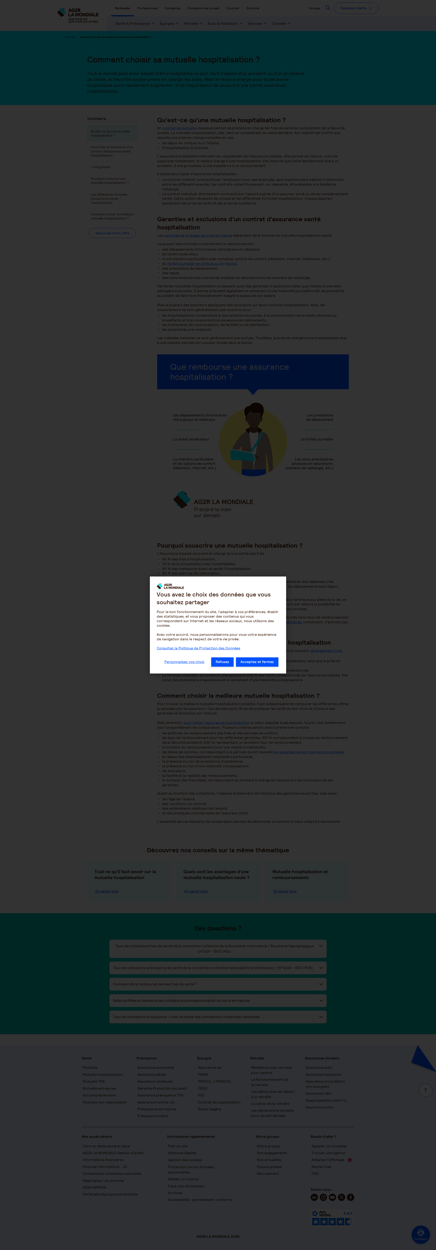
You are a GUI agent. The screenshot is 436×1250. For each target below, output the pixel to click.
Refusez (222, 661)
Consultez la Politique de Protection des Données (198, 648)
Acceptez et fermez (257, 661)
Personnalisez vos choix (184, 661)
